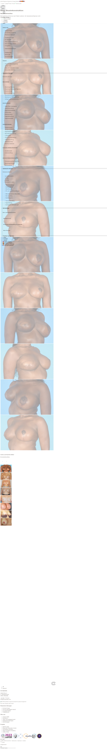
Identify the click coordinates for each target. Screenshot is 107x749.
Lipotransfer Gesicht (8, 557)
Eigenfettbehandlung (10, 110)
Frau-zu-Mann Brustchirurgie (10, 656)
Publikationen (8, 52)
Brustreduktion (8, 165)
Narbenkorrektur (9, 141)
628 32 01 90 (18, 3)
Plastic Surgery (8, 241)
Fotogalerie (7, 45)
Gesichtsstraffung (9, 108)
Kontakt (6, 22)
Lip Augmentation (9, 176)
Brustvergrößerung (9, 87)
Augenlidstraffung (9, 116)
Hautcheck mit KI (7, 218)
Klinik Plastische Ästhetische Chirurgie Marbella (9, 1)
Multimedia (7, 54)
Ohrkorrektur (8, 112)
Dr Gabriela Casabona (10, 32)
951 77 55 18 (12, 3)
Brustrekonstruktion (10, 95)
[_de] (6, 471)
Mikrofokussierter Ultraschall (13, 194)
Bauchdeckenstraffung (10, 133)
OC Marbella (8, 39)
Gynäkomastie (8, 150)
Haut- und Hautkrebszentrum (9, 212)
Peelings (7, 180)
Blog (5, 237)
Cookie (3, 742)
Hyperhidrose (9, 202)
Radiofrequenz (9, 198)
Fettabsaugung (8, 127)
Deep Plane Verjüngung (11, 106)
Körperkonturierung (7, 124)
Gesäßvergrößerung (10, 129)
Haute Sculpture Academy (11, 63)
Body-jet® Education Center (12, 68)
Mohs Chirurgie (6, 230)
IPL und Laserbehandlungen (12, 191)
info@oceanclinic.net (5, 699)
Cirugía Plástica (8, 242)
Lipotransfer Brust (7, 550)
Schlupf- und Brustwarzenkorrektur (13, 99)
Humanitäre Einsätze (10, 70)
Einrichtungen (6, 722)
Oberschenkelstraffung (10, 137)
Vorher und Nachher (9, 236)
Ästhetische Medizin (8, 168)
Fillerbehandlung (10, 185)
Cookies (24, 740)
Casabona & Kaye (9, 37)
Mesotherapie (9, 189)
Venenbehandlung (10, 200)
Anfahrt (6, 3)
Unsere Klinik (6, 716)
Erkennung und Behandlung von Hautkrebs (12, 224)
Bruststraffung (8, 91)
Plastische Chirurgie (7, 73)
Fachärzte (5, 718)
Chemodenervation (9, 182)
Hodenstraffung (9, 152)
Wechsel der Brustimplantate (12, 97)
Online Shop (6, 732)
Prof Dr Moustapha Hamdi (9, 709)
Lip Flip (6, 178)
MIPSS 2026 (8, 66)
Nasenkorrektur (9, 114)
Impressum (19, 740)
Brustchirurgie (6, 81)
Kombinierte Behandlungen (12, 204)
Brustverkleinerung (9, 93)
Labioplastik (8, 135)
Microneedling (9, 196)
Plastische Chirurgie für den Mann (10, 147)
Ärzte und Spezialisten (10, 43)
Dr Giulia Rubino (7, 710)
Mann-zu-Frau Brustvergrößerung (11, 655)
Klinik (4, 23)
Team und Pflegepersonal (11, 41)
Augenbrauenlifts (9, 118)
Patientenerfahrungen (8, 720)
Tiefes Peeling (6, 658)
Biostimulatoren (9, 187)
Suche (2, 3)
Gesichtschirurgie (6, 103)
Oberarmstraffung (9, 139)
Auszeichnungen (9, 56)
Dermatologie (6, 208)
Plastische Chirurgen (10, 34)
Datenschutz (14, 740)
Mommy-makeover (9, 143)
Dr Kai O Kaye (8, 30)
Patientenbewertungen (10, 48)
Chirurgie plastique (9, 245)
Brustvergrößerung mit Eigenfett (13, 89)
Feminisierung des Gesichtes (12, 161)
